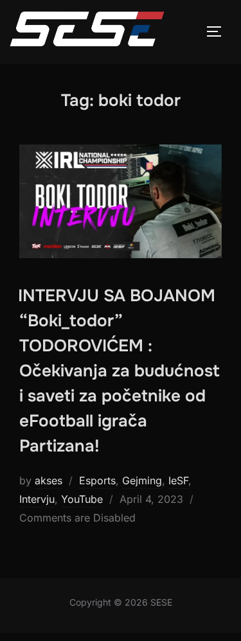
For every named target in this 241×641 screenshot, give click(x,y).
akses (48, 480)
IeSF (178, 480)
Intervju (37, 499)
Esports (97, 480)
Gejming (142, 480)
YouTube (82, 499)
